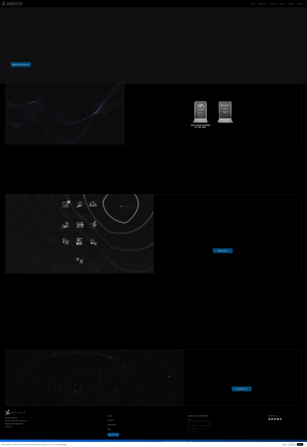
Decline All (292, 444)
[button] (191, 441)
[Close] (305, 444)
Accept (300, 444)
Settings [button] (285, 444)
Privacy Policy (63, 444)
